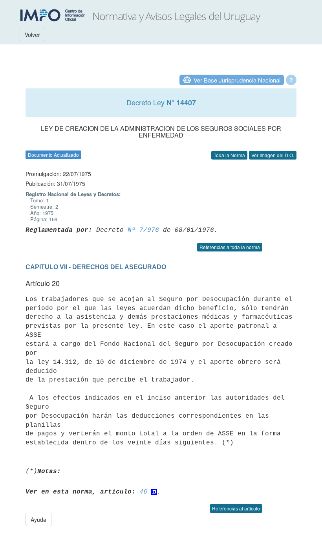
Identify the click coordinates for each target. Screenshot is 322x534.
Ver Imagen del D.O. (272, 155)
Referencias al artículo (236, 508)
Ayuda (38, 519)
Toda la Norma (229, 155)
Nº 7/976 (143, 230)
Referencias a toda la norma (229, 247)
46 (143, 491)
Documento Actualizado (53, 154)
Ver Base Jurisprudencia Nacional (237, 80)
